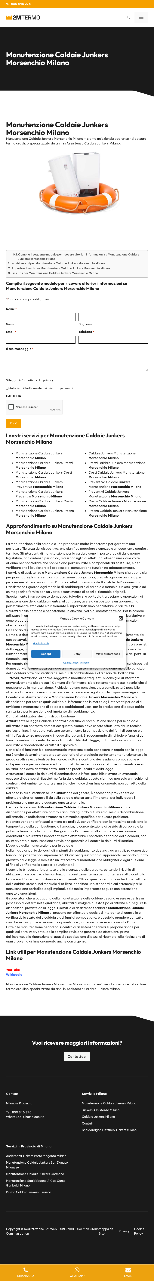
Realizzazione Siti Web (40, 1229)
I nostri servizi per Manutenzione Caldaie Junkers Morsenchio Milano (58, 263)
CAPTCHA (13, 396)
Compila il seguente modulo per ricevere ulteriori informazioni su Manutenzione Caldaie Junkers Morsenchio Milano (78, 257)
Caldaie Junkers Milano (98, 1117)
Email (11, 332)
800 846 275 (21, 4)
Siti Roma (67, 1229)
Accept (46, 654)
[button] (121, 618)
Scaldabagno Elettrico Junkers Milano (109, 1130)
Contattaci (77, 1056)
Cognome (85, 324)
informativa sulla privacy (36, 380)
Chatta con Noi (34, 1117)
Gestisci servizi (41, 643)
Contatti (88, 1123)
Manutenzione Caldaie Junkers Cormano (35, 1174)
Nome (10, 324)
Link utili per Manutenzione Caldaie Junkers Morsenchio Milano (54, 273)
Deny (77, 654)
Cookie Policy (71, 662)
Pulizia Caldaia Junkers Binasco (28, 1192)
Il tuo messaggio (19, 349)
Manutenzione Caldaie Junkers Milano (109, 1103)
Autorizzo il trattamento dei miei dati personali (41, 388)
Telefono (86, 332)
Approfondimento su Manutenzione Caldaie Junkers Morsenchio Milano (60, 268)
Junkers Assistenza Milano (100, 1110)
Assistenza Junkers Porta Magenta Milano (36, 1156)
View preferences (108, 654)
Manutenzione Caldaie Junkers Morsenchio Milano (44, 984)
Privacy (84, 662)
